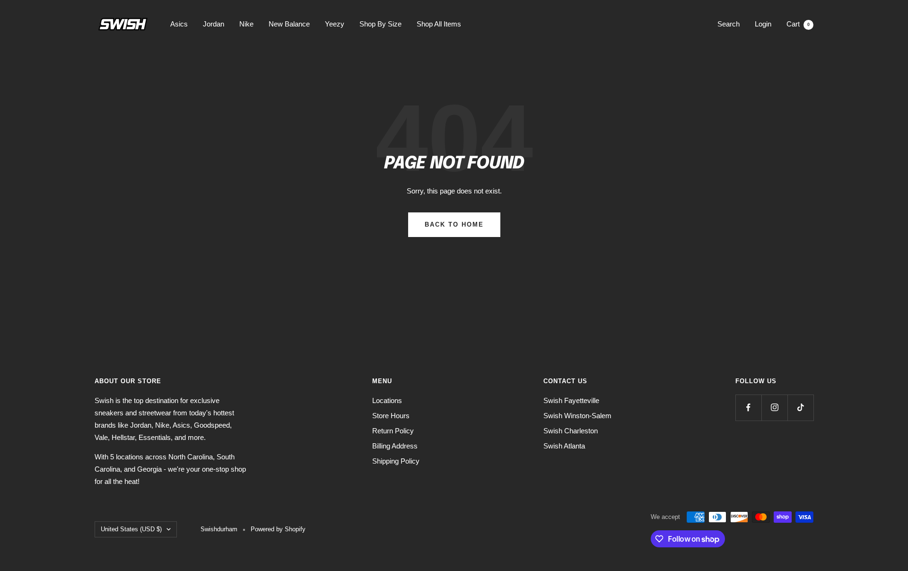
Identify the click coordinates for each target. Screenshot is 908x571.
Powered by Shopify (278, 529)
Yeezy (334, 24)
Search (728, 24)
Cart (798, 24)
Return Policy (393, 431)
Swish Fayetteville (571, 400)
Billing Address (395, 446)
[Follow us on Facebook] (748, 408)
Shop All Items (439, 24)
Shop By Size (380, 24)
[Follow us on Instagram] (774, 408)
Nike (246, 24)
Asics (179, 24)
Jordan (213, 24)
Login (763, 24)
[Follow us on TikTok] (800, 408)
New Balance (289, 24)
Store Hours (391, 416)
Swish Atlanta (564, 446)
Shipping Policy (395, 461)
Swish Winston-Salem (577, 416)
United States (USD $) (131, 529)
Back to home (454, 224)
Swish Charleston (570, 431)
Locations (387, 400)
